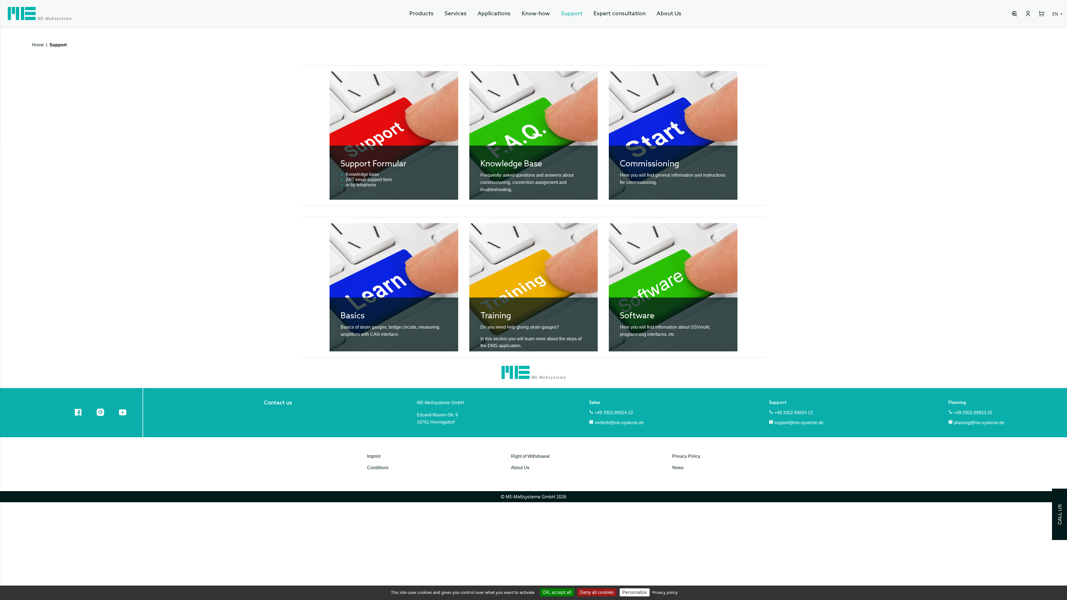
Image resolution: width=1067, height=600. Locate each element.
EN (1055, 14)
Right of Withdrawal (530, 456)
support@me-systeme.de (799, 422)
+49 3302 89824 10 (614, 412)
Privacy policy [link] (664, 592)
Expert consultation (619, 14)
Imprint (373, 456)
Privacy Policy (686, 456)
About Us (669, 14)
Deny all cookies (597, 592)
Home (38, 44)
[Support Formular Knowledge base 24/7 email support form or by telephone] (394, 135)
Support (571, 14)
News (678, 467)
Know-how (536, 14)
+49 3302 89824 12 (793, 412)
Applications (494, 14)
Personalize (634, 592)
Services (456, 14)
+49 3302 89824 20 (973, 412)
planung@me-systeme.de (979, 422)
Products (421, 14)
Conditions (377, 467)
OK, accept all (557, 592)
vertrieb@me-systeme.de (619, 422)
